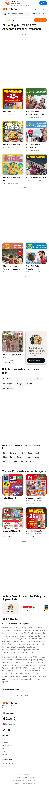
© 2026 (25, 775)
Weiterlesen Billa (11, 689)
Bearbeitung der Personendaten (24, 784)
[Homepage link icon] (17, 695)
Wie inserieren (7, 763)
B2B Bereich (7, 766)
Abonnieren (41, 20)
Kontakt (5, 742)
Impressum (6, 748)
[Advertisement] (24, 60)
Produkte (5, 754)
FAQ (3, 739)
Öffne (43, 3)
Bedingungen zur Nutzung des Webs (24, 781)
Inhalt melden (7, 745)
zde (3, 679)
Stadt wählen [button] (41, 14)
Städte (4, 751)
